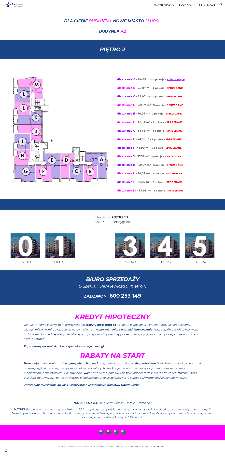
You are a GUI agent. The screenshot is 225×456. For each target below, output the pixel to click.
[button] (221, 5)
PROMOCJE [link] (207, 4)
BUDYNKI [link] (185, 4)
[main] (112, 24)
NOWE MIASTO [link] (164, 4)
